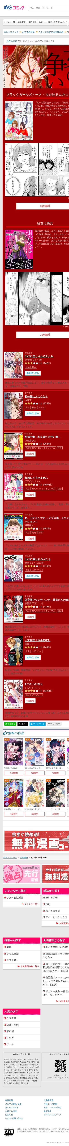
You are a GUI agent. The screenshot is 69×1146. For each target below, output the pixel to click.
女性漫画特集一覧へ (29, 966)
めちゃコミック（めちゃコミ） (56, 1142)
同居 (9, 947)
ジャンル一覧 (9, 22)
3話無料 (34, 814)
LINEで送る (10, 724)
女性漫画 (24, 857)
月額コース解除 (50, 1104)
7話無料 (55, 814)
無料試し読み (32, 373)
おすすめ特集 (28, 32)
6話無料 (30, 494)
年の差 (10, 1037)
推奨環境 (47, 1111)
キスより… (13, 960)
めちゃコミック (11, 32)
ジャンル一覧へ (32, 904)
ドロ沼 (10, 1031)
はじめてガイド (12, 1107)
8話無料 (34, 773)
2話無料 (30, 454)
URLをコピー (54, 724)
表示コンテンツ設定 (52, 1107)
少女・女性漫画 (15, 897)
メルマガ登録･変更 (13, 1104)
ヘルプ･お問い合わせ (14, 1118)
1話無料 (30, 538)
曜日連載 (32, 22)
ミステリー (13, 1018)
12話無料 (14, 773)
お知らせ (9, 1115)
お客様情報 (48, 1100)
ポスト (24, 724)
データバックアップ (52, 1115)
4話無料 (55, 773)
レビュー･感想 (45, 22)
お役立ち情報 (11, 1111)
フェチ (10, 1044)
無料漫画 (21, 22)
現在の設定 (12, 41)
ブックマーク (37, 724)
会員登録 (9, 1100)
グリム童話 (13, 953)
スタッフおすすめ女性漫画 (50, 32)
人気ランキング (60, 22)
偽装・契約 (13, 1024)
